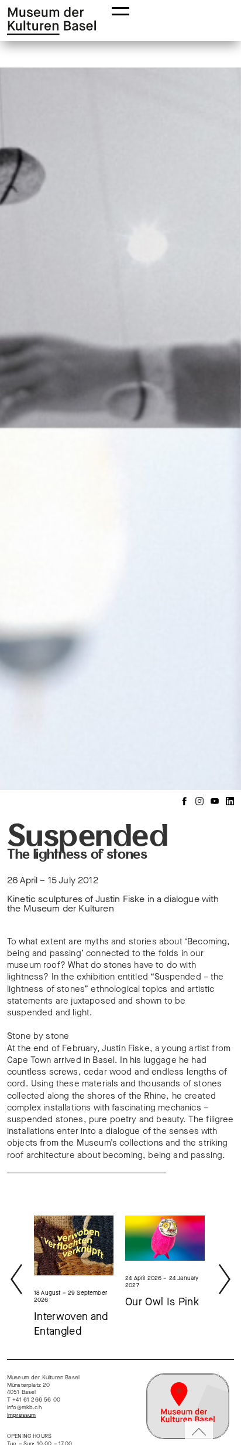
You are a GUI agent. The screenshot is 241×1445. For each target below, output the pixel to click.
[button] (120, 10)
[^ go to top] (199, 1433)
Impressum (21, 1415)
